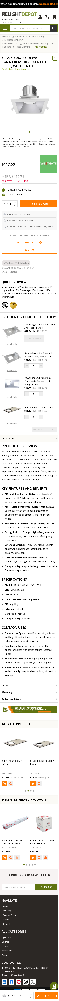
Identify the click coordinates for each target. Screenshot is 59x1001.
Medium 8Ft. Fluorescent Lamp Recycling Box (39, 852)
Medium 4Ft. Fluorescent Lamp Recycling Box (11, 852)
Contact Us (8, 935)
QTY (6, 204)
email (21, 220)
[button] (39, 245)
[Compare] (17, 869)
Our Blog (7, 922)
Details (5, 696)
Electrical (5, 953)
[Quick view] (10, 793)
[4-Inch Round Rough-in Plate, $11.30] (15, 754)
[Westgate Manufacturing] (46, 164)
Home (5, 36)
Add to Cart (37, 204)
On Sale (5, 957)
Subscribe (44, 898)
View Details (12, 351)
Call (9, 220)
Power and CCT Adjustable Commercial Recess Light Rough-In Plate (38, 388)
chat (13, 220)
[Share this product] (52, 58)
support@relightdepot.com (16, 986)
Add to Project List (28, 244)
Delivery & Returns (12, 709)
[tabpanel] (29, 100)
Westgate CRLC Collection (17, 265)
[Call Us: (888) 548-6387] (45, 17)
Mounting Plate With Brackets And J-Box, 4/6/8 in (38, 333)
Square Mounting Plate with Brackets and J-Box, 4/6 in (38, 361)
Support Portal (9, 926)
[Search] (51, 28)
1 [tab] (28, 132)
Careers (6, 930)
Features (5, 966)
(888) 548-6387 (10, 982)
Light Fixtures (8, 948)
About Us (7, 917)
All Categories (14, 942)
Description (8, 445)
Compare (28, 252)
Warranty (7, 702)
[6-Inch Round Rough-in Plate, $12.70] (42, 754)
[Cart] (52, 17)
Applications (7, 961)
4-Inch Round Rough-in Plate (39, 414)
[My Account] (38, 17)
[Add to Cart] (4, 793)
